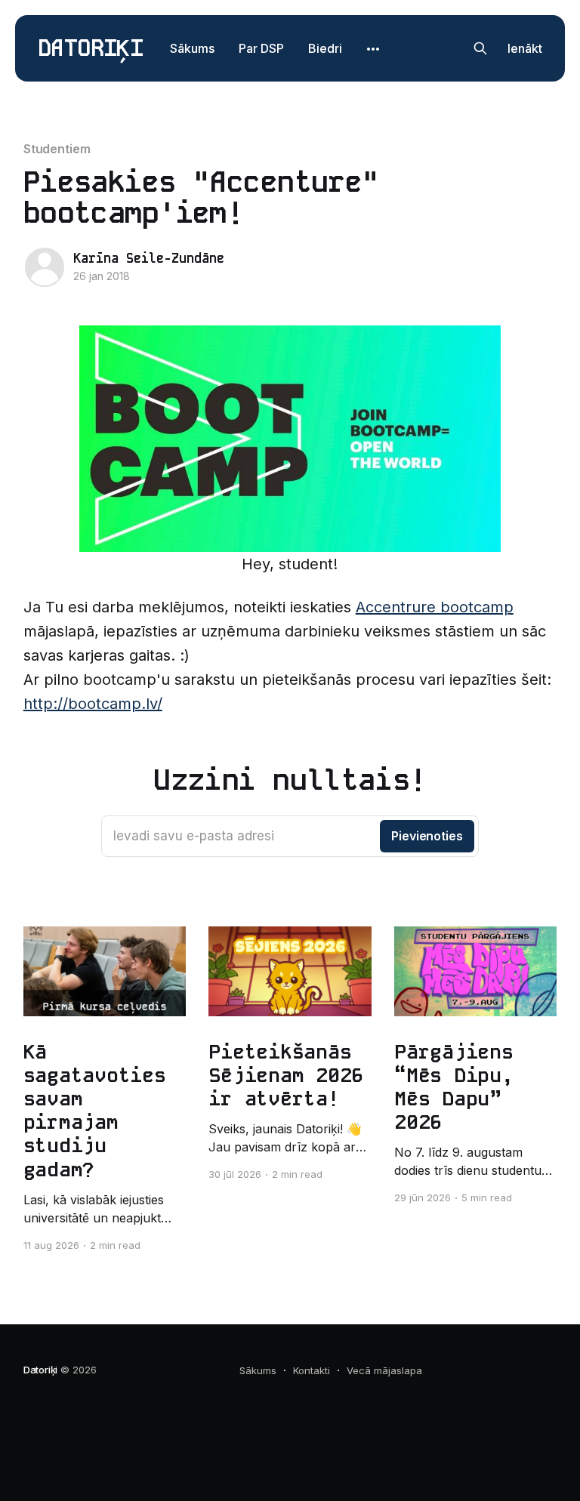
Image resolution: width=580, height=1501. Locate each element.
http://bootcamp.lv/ (92, 704)
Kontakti (311, 1370)
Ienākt (525, 48)
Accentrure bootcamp (435, 607)
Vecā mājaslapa (384, 1370)
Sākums (192, 48)
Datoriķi (90, 49)
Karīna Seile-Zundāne (148, 258)
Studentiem (57, 148)
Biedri (325, 48)
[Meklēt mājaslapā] (480, 48)
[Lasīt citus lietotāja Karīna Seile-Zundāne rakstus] (44, 267)
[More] (373, 49)
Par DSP (261, 48)
